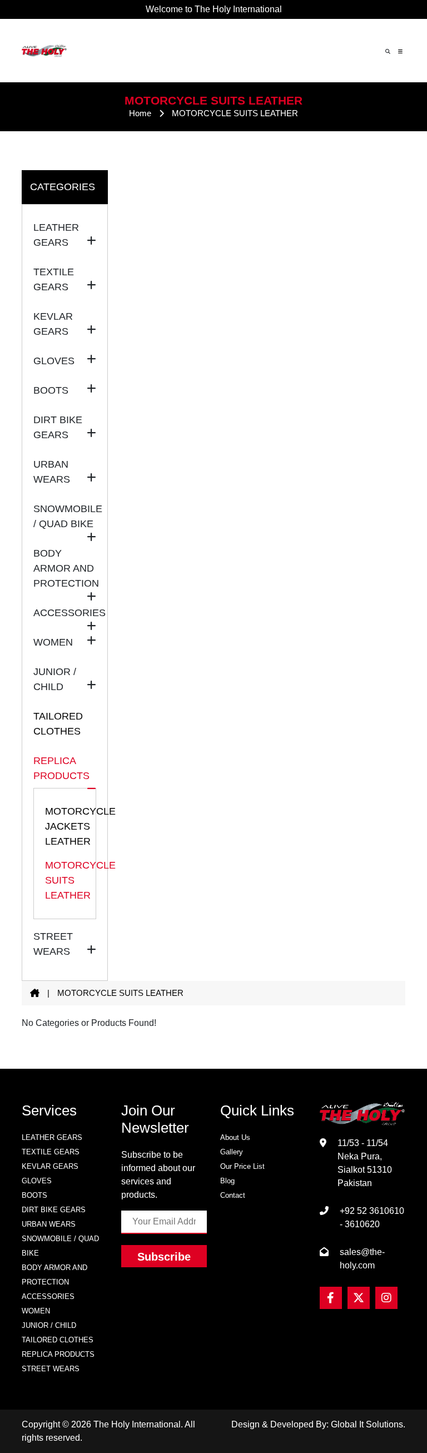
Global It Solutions (367, 1424)
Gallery (231, 1152)
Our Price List (242, 1166)
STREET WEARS (51, 1369)
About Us (235, 1137)
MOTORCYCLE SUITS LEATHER (65, 880)
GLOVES (37, 1181)
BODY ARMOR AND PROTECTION (54, 1274)
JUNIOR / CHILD (49, 1325)
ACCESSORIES (48, 1296)
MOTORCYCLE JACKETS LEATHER (65, 826)
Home (140, 113)
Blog (227, 1181)
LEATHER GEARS (52, 1137)
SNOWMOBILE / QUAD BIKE (60, 1245)
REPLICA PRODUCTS (58, 1354)
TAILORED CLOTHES (58, 724)
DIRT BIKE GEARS (54, 1210)
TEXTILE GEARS (51, 1152)
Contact (232, 1195)
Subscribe (164, 1257)
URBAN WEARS (49, 1224)
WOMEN (36, 1311)
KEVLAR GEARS (50, 1166)
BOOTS (34, 1195)
